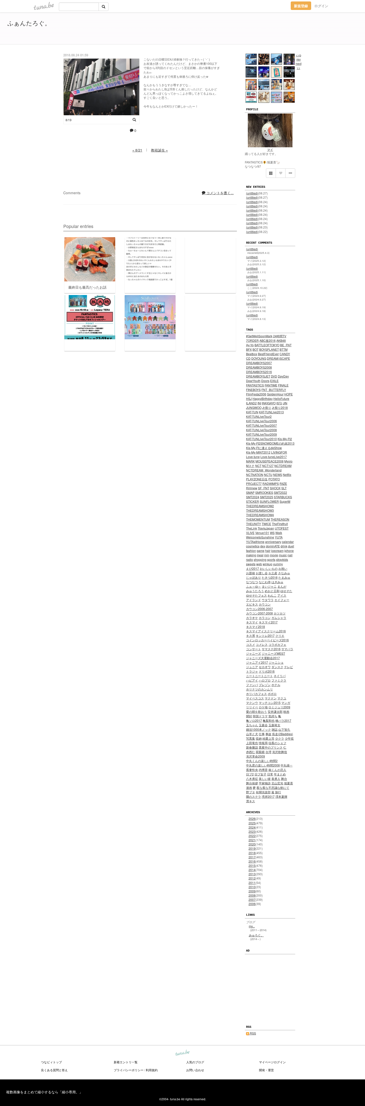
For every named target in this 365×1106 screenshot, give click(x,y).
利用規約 (152, 1070)
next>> (298, 65)
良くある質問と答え (54, 1070)
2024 (252, 827)
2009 (252, 891)
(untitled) (252, 193)
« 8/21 (137, 150)
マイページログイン (272, 1062)
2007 (252, 899)
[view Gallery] (271, 173)
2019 (252, 848)
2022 (252, 836)
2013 (252, 874)
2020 (252, 844)
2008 (252, 895)
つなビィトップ (51, 1062)
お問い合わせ (195, 1070)
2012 (252, 878)
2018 (252, 853)
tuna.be (182, 1053)
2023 (252, 831)
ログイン (321, 5)
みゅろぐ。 (256, 935)
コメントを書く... (219, 192)
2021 (252, 840)
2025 (252, 823)
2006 (252, 904)
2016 (252, 861)
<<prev (298, 57)
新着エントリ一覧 (126, 1062)
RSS (252, 1033)
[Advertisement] (300, 29)
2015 (252, 865)
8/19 (69, 120)
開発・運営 (266, 1070)
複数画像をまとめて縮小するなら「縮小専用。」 (44, 1091)
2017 (252, 857)
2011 (252, 882)
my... (252, 926)
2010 (252, 887)
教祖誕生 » (159, 150)
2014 (252, 870)
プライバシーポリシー (129, 1070)
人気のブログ (195, 1062)
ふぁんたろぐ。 (29, 22)
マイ (270, 149)
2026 (252, 818)
